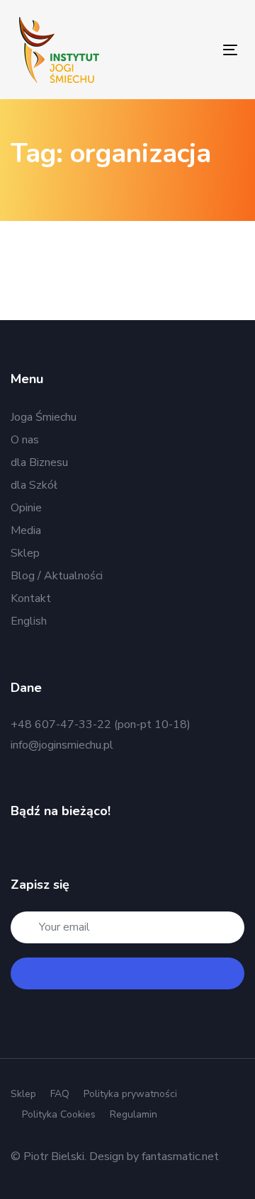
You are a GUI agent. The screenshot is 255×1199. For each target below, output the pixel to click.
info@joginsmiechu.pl (62, 745)
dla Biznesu (39, 462)
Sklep (25, 553)
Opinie (26, 508)
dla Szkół (34, 485)
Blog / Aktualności (57, 576)
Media (26, 530)
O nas (25, 440)
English (29, 621)
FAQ (59, 1094)
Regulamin (133, 1114)
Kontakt (31, 598)
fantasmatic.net (180, 1156)
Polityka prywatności (130, 1094)
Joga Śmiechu (43, 417)
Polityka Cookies (59, 1114)
